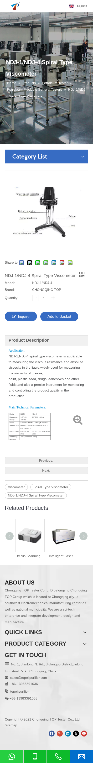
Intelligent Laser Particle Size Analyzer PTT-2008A (57, 556)
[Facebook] (52, 734)
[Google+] (60, 734)
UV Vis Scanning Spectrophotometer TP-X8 (24, 556)
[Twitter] (76, 734)
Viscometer (16, 487)
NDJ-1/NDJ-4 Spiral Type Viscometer (36, 495)
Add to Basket (59, 316)
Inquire (24, 316)
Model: (10, 283)
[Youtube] (84, 734)
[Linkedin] (68, 734)
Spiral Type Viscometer (50, 487)
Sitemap (11, 725)
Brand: (10, 290)
